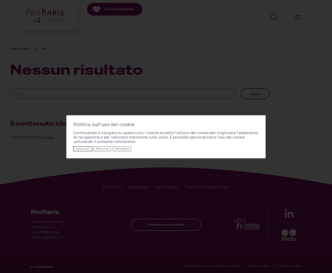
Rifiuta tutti (102, 148)
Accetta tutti (82, 148)
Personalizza (122, 148)
